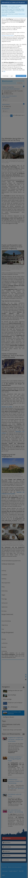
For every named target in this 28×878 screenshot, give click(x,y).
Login (12, 76)
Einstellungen (6, 76)
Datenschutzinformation (8, 35)
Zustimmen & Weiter (20, 76)
